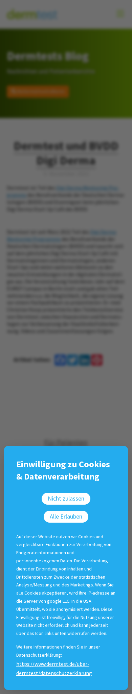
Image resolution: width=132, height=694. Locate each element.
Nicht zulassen (66, 498)
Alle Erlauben (66, 516)
